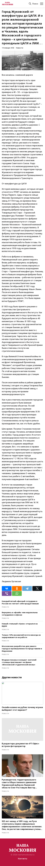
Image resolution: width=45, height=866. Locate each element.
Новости (19, 48)
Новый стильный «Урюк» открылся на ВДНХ (20, 624)
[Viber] (7, 593)
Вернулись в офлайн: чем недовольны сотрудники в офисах (20, 613)
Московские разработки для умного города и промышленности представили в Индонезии (22, 648)
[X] (37, 588)
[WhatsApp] (17, 593)
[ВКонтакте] (7, 588)
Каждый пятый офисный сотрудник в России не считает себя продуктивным (20, 602)
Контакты (22, 858)
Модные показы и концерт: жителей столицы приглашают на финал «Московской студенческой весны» (19, 662)
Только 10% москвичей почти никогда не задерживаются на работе (21, 636)
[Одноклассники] (17, 588)
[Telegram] (27, 588)
